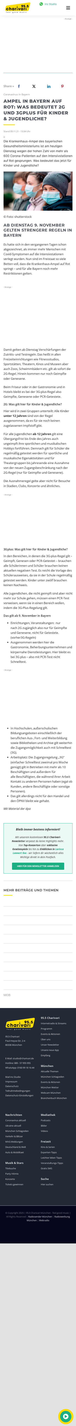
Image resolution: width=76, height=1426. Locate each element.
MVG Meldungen (14, 1141)
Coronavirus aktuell (15, 1120)
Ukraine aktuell (13, 1125)
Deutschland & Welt (15, 1147)
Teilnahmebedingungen (17, 1090)
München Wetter (50, 1087)
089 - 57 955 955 (22, 1063)
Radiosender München (40, 1216)
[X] (33, 86)
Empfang (45, 1055)
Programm (46, 1028)
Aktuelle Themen (50, 1071)
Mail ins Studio (13, 1076)
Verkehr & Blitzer (14, 1136)
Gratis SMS (46, 1168)
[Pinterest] (62, 86)
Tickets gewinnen (14, 1184)
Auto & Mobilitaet (14, 1152)
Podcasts (45, 1120)
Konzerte (10, 1179)
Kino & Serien (48, 1147)
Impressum (11, 1081)
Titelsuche (10, 1168)
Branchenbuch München (54, 1098)
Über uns (45, 1039)
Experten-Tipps (49, 1152)
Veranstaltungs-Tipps (52, 1163)
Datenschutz (12, 1086)
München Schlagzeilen (52, 1076)
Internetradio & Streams (53, 1023)
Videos (44, 1131)
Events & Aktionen (50, 1034)
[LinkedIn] (48, 86)
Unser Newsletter (50, 1044)
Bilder (44, 1125)
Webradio (44, 1220)
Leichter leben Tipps (51, 1157)
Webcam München (51, 1092)
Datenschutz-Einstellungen (19, 1095)
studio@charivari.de (23, 1058)
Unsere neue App (50, 1050)
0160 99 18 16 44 (25, 1067)
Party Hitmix (12, 1173)
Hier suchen (47, 1184)
